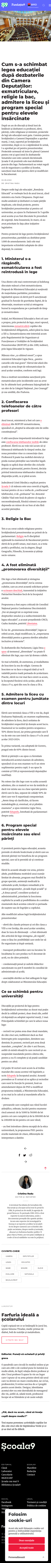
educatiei (25, 1262)
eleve (40, 1268)
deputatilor (28, 1256)
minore (24, 1268)
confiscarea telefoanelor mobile (22, 442)
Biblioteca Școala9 (11, 1484)
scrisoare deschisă (12, 590)
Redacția (31, 1471)
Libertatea (32, 623)
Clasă (4, 1467)
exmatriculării (21, 326)
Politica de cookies (36, 1505)
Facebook (6, 1502)
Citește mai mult (15, 1340)
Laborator (6, 1471)
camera (9, 1256)
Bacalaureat (11, 1280)
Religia (20, 536)
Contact (31, 1474)
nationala (29, 1274)
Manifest (31, 1467)
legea (8, 1262)
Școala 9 (5, 486)
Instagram (7, 1505)
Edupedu (14, 811)
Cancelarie (6, 1474)
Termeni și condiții (37, 1502)
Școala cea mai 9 (10, 1481)
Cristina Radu (25, 1193)
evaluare (10, 1274)
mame (8, 1268)
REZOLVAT (7, 1478)
